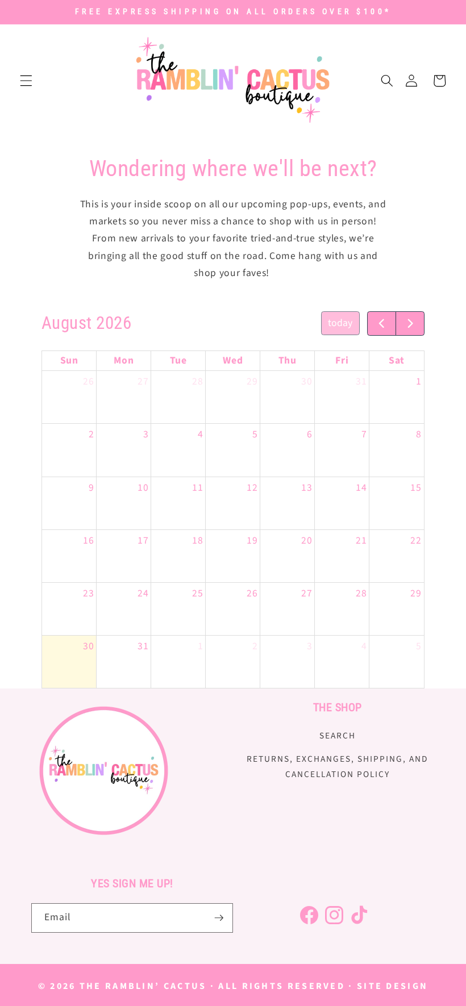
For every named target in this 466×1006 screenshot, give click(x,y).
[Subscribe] (218, 918)
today (340, 323)
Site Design (392, 986)
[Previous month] (381, 323)
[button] (26, 80)
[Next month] (410, 323)
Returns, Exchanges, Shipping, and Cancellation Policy (337, 766)
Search (337, 735)
